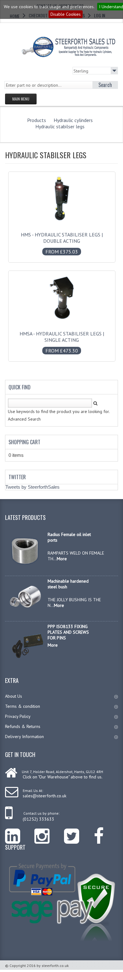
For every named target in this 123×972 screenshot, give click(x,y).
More (62, 559)
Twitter (17, 477)
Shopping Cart (24, 442)
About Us (13, 696)
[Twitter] (79, 831)
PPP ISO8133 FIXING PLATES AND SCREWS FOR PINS (68, 632)
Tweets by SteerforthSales (32, 487)
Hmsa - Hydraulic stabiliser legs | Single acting (62, 342)
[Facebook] (106, 831)
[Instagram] (49, 831)
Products (36, 120)
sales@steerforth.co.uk (44, 796)
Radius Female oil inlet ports (69, 537)
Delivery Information (24, 736)
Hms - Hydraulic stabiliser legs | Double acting (62, 243)
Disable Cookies (65, 14)
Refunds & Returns (22, 726)
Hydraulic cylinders (73, 120)
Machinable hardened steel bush (68, 584)
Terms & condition (22, 706)
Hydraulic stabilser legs (60, 126)
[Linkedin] (20, 831)
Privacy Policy (18, 716)
